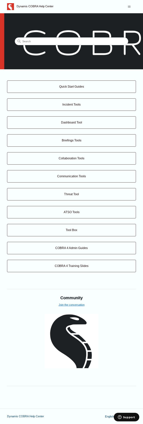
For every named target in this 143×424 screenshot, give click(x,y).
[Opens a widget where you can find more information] (126, 417)
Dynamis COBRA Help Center (25, 416)
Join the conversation (72, 304)
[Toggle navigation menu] (129, 7)
